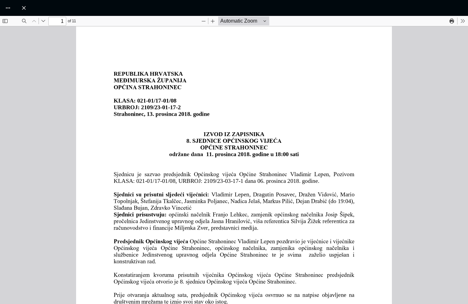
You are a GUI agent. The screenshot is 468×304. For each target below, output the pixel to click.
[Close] (23, 8)
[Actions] (8, 8)
